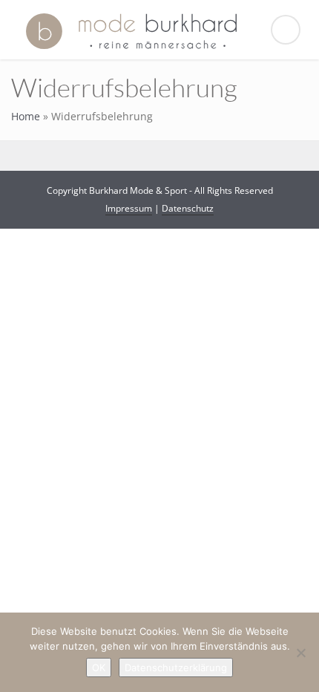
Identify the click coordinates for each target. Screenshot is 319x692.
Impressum (128, 208)
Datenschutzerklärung (176, 667)
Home (25, 116)
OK (98, 667)
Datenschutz (188, 208)
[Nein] (300, 652)
